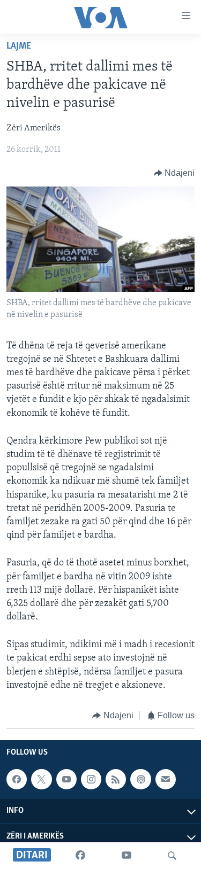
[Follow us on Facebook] (16, 779)
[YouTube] (126, 855)
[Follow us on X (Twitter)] (41, 779)
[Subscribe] (165, 779)
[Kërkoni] (172, 855)
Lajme (18, 46)
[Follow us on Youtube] (66, 779)
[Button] (174, 173)
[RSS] (116, 779)
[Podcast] (140, 779)
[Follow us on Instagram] (91, 779)
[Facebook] (80, 855)
